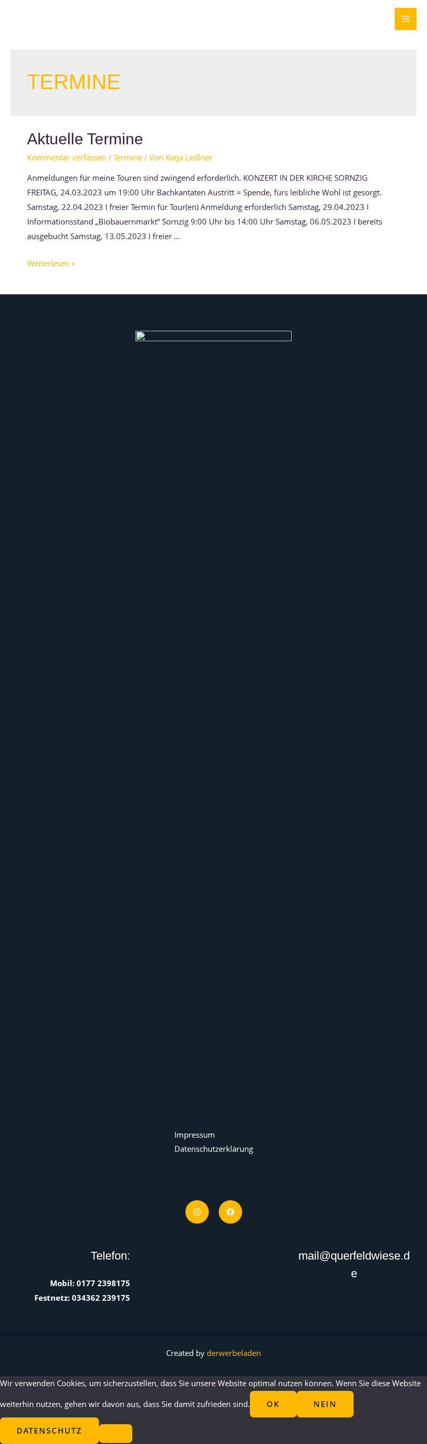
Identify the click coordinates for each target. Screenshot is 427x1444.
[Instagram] (197, 1212)
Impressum (194, 1134)
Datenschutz (49, 1430)
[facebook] (230, 1212)
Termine (128, 157)
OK (273, 1404)
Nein (325, 1404)
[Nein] (115, 1433)
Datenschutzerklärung (213, 1148)
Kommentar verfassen (66, 157)
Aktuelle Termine (85, 138)
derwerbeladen (234, 1353)
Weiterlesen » (51, 263)
